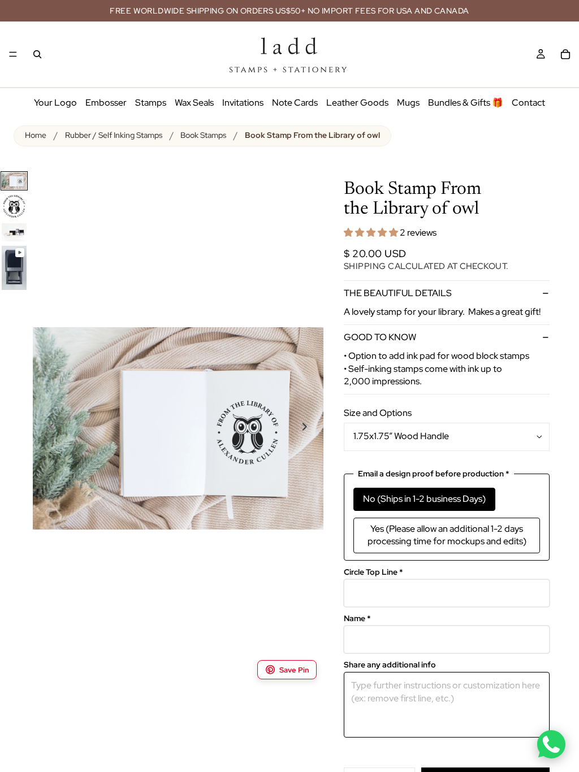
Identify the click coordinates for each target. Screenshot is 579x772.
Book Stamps (203, 135)
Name (357, 618)
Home (35, 135)
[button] (372, 232)
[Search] (37, 54)
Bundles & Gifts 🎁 (465, 103)
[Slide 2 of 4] (14, 206)
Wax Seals (194, 103)
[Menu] (13, 54)
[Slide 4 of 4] (14, 268)
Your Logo (55, 103)
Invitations (242, 103)
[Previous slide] (45, 428)
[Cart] (565, 54)
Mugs (408, 103)
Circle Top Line (373, 572)
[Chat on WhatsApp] (551, 744)
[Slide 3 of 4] (14, 232)
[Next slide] (311, 428)
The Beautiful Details (398, 293)
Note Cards (295, 103)
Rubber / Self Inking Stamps (113, 135)
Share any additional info (390, 665)
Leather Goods (357, 103)
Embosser (106, 103)
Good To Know (380, 337)
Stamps (150, 103)
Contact (528, 103)
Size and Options (378, 413)
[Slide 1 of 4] (14, 181)
